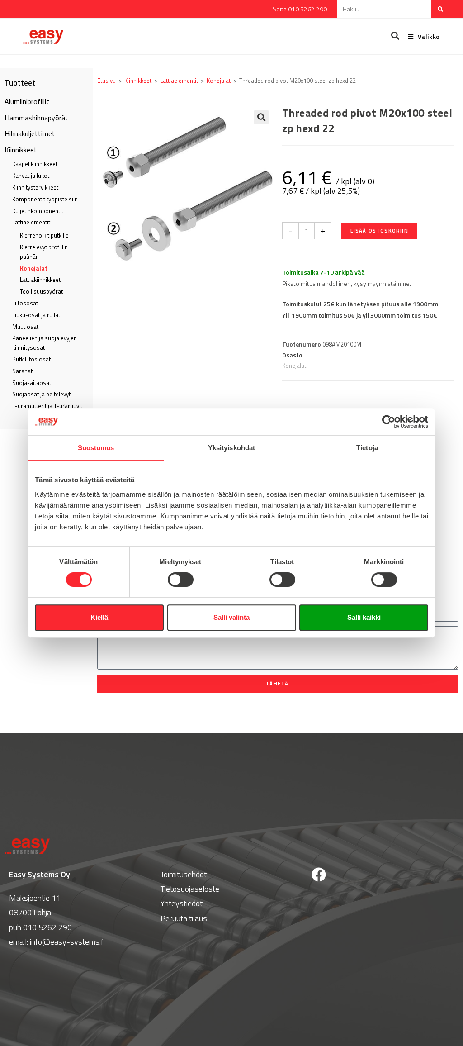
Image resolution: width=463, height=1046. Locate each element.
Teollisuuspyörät (41, 291)
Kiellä (99, 617)
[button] (261, 117)
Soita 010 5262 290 (300, 9)
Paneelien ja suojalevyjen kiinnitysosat (44, 342)
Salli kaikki (364, 617)
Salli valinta (231, 617)
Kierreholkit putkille (44, 235)
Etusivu (106, 80)
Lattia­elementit (31, 222)
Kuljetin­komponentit (37, 210)
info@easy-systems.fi (67, 942)
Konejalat (33, 268)
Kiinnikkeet (21, 149)
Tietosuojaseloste (190, 889)
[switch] (181, 579)
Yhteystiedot (182, 903)
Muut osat (25, 326)
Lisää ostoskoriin (379, 230)
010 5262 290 (47, 927)
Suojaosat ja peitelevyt (41, 394)
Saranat (22, 371)
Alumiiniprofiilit (27, 101)
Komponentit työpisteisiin (45, 199)
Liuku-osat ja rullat (36, 314)
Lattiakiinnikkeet (40, 279)
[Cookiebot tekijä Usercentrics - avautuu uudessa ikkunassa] (388, 421)
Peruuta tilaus (184, 918)
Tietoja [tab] (367, 448)
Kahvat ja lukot (30, 175)
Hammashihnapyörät (36, 117)
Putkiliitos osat (31, 359)
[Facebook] (319, 874)
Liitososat (25, 303)
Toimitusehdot (184, 874)
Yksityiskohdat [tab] (231, 448)
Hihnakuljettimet (30, 133)
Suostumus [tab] (96, 448)
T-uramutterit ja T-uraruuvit (47, 405)
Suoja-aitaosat (31, 382)
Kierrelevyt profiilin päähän (44, 251)
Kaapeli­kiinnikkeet (34, 163)
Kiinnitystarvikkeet (35, 187)
